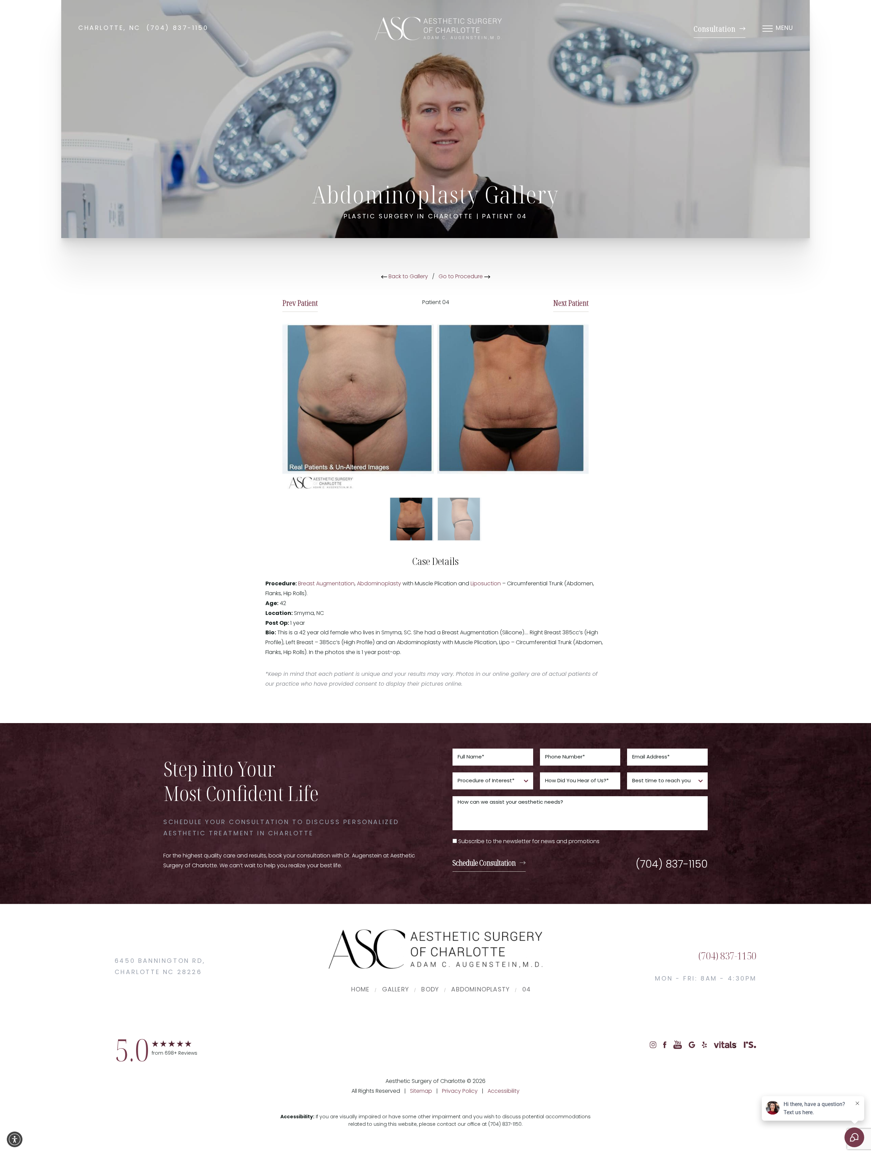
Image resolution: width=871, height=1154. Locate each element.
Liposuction (486, 584)
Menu (784, 29)
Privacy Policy (460, 1091)
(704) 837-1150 (177, 29)
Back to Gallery (407, 277)
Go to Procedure (461, 277)
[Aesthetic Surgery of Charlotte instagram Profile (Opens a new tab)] (653, 1045)
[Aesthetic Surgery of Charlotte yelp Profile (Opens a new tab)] (704, 1045)
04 (526, 990)
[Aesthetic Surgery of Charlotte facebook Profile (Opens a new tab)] (665, 1045)
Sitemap (421, 1091)
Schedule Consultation (484, 862)
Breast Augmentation (326, 584)
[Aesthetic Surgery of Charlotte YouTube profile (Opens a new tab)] (677, 1045)
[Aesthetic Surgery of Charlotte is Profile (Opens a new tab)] (750, 1045)
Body (430, 990)
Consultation (715, 28)
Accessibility (504, 1091)
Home (360, 990)
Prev (300, 303)
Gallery (395, 990)
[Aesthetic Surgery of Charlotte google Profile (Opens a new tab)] (692, 1045)
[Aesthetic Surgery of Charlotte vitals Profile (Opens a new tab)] (725, 1045)
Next (571, 303)
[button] (14, 1139)
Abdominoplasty (379, 584)
